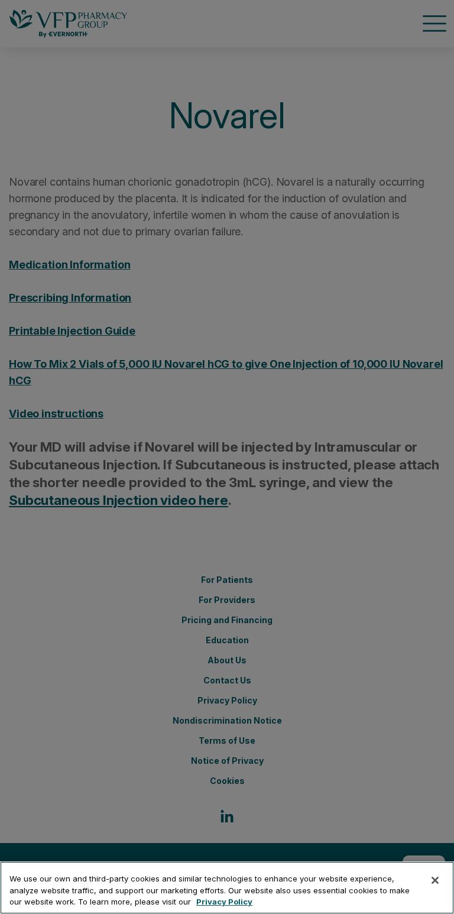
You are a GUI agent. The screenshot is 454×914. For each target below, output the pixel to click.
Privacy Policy (224, 901)
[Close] (435, 880)
